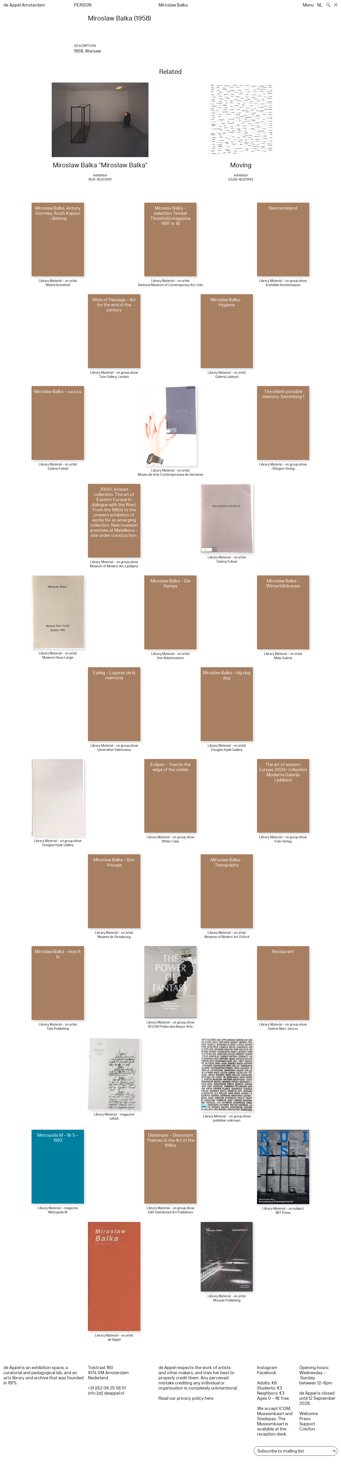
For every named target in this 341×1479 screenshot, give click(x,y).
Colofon (307, 1429)
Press (305, 1419)
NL (320, 5)
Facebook (266, 1373)
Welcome (308, 1414)
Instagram (267, 1368)
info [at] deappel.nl (106, 1393)
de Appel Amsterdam (24, 5)
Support (307, 1424)
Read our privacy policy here (185, 1398)
